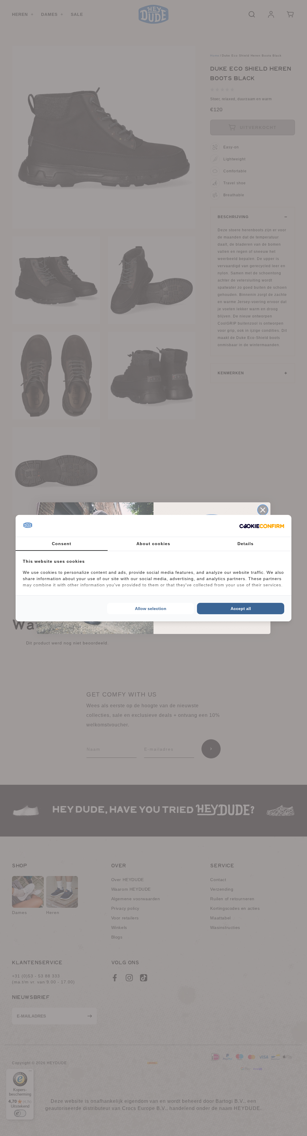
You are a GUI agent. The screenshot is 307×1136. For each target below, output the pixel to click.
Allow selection (150, 608)
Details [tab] (245, 543)
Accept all (241, 608)
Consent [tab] (61, 543)
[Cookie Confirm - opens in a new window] (261, 526)
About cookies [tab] (153, 543)
